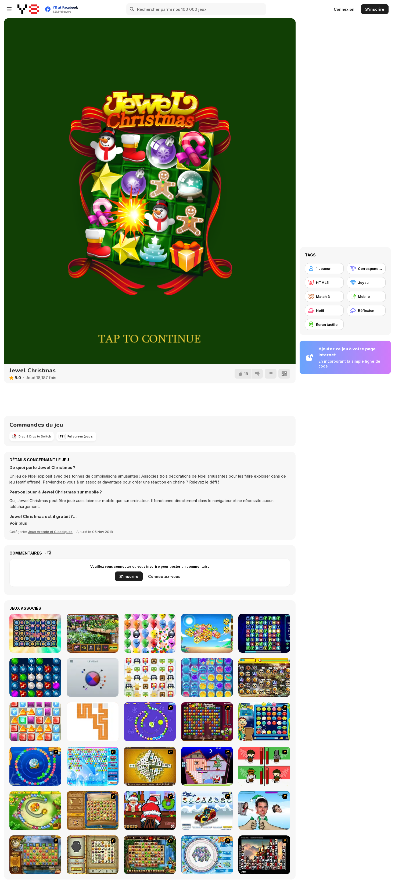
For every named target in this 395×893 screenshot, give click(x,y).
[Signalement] (270, 374)
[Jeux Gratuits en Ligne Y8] (28, 9)
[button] (18, 523)
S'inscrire (374, 9)
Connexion (344, 9)
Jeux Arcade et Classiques (50, 532)
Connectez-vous (164, 576)
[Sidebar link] (9, 9)
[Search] (132, 9)
